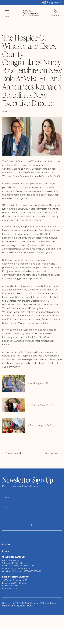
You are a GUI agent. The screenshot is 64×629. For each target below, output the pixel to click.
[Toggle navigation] (6, 11)
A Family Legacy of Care (40, 405)
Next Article (52, 453)
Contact (6, 551)
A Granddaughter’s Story (41, 425)
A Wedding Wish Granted (41, 383)
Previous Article (14, 453)
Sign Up (32, 525)
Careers (6, 544)
